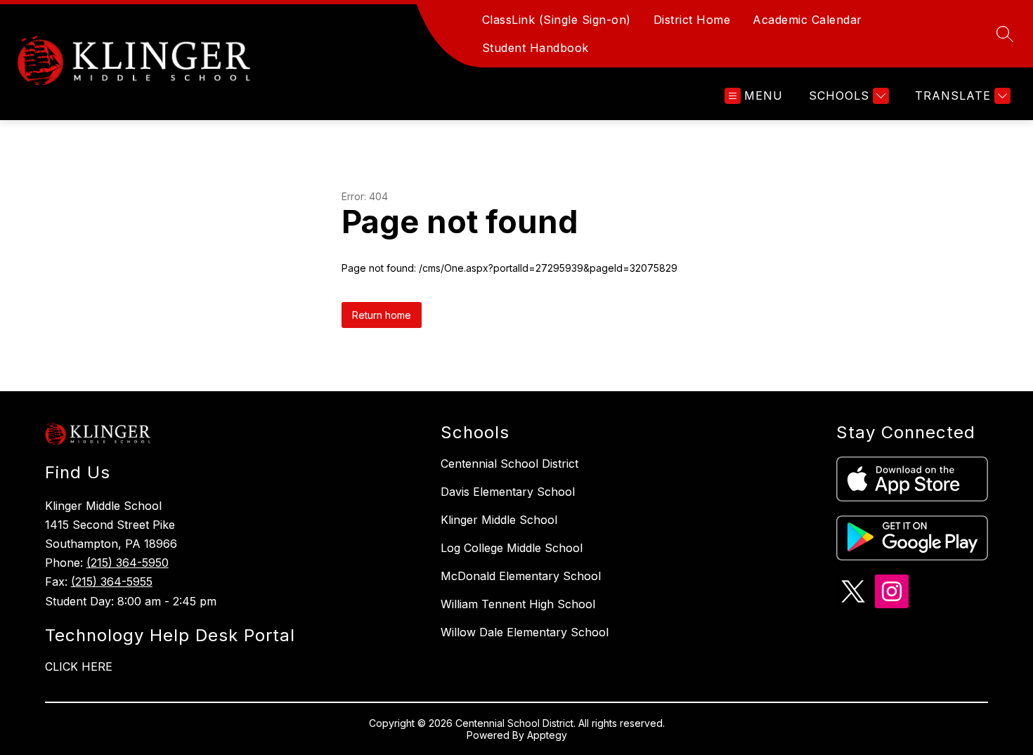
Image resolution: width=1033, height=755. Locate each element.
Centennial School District (509, 464)
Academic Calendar (807, 20)
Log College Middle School (512, 548)
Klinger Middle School (499, 520)
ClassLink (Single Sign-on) (556, 20)
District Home (692, 20)
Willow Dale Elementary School (525, 632)
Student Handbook (535, 48)
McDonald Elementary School (521, 576)
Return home (381, 315)
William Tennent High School (518, 604)
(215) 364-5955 (111, 582)
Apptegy (547, 735)
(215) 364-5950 (127, 563)
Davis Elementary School (508, 492)
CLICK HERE (78, 666)
